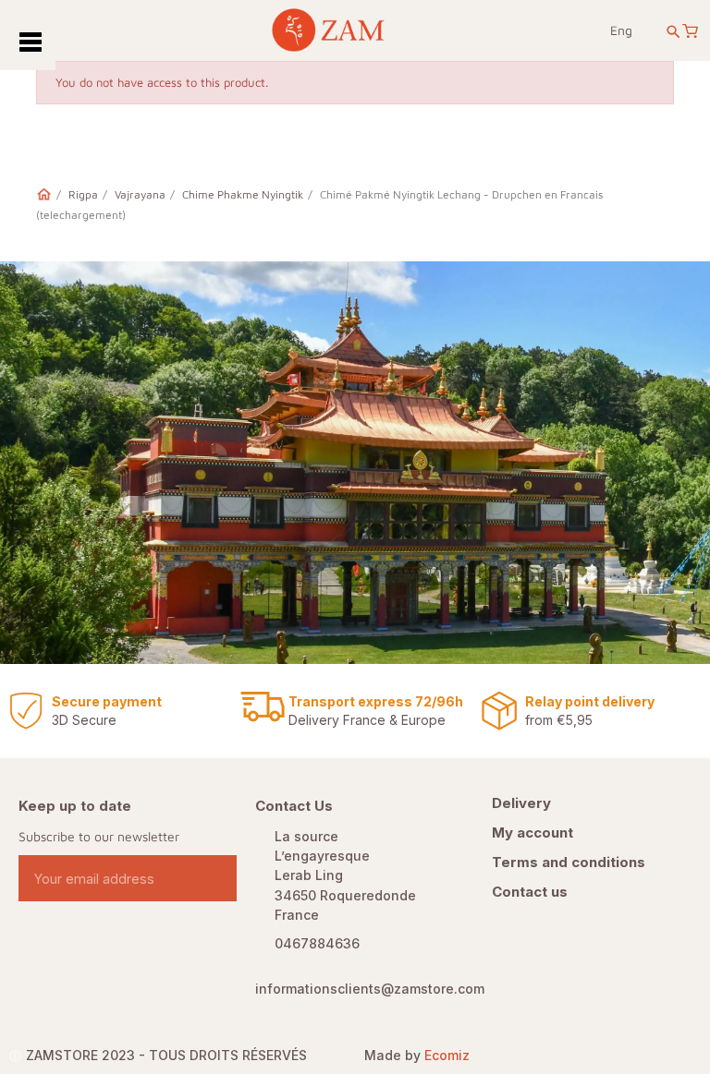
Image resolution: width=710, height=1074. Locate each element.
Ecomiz (447, 1055)
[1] (216, 878)
